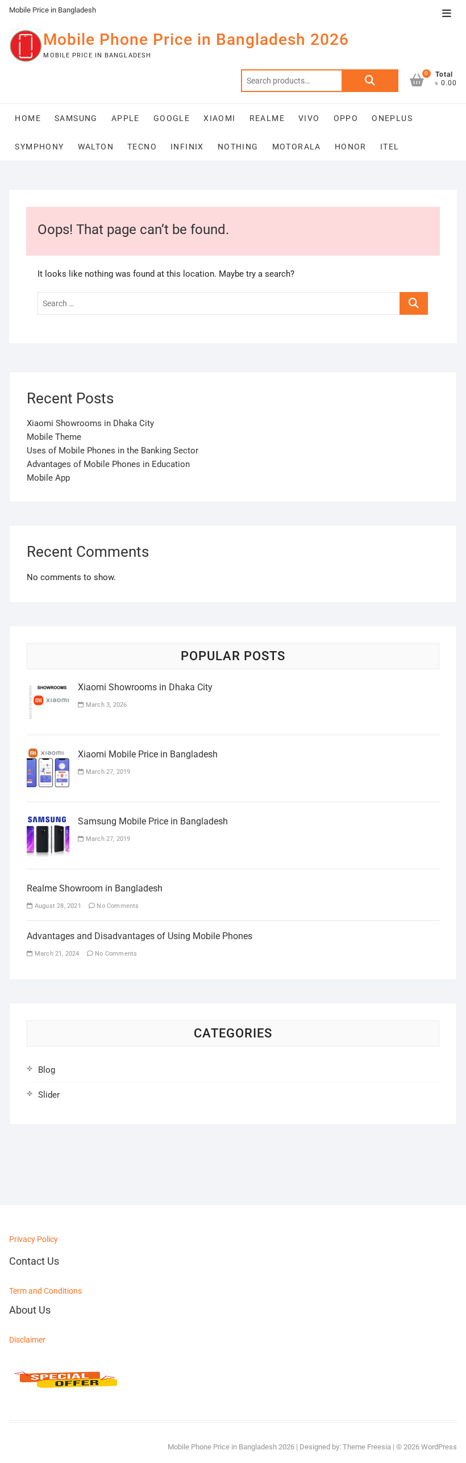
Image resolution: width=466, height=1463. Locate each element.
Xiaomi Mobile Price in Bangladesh (148, 754)
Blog (46, 1070)
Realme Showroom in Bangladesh (95, 888)
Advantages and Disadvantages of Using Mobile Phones (139, 936)
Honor (351, 146)
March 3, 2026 (105, 704)
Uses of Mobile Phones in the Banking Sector (112, 450)
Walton (96, 146)
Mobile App (48, 478)
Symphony (39, 146)
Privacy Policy (33, 1239)
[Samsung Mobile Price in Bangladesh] (48, 821)
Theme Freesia (367, 1447)
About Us (30, 1310)
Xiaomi (219, 118)
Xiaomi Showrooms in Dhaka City (90, 423)
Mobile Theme (54, 437)
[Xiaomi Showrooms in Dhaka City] (48, 687)
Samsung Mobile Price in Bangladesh (153, 821)
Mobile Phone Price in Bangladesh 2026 (196, 39)
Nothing (238, 146)
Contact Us (34, 1261)
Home (28, 118)
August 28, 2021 (57, 906)
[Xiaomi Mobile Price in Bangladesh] (48, 754)
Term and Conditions (45, 1290)
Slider (49, 1095)
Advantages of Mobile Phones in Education (108, 464)
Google (171, 118)
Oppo (346, 118)
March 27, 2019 (107, 772)
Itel (390, 146)
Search (370, 80)
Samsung (76, 118)
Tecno (142, 146)
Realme (267, 118)
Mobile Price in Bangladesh (52, 10)
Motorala (296, 146)
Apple (125, 118)
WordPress (439, 1447)
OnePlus (392, 118)
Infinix (187, 146)
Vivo (309, 118)
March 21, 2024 (56, 953)
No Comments (117, 906)
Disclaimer (27, 1339)
